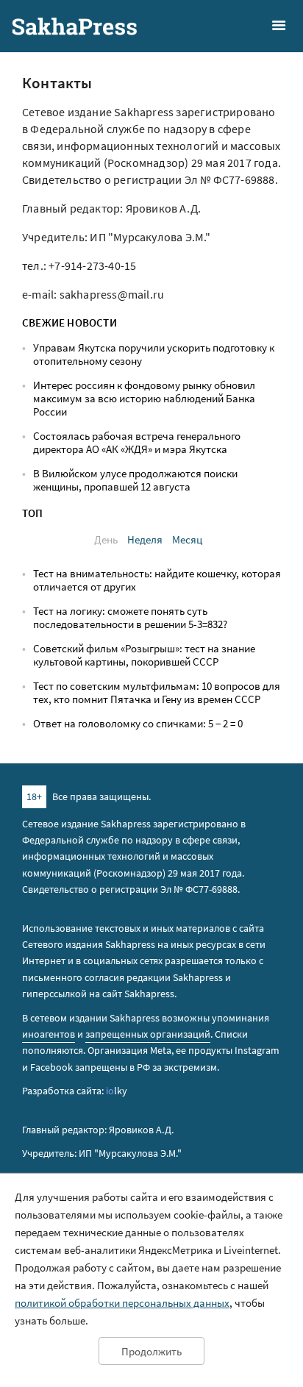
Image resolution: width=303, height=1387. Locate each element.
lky (116, 1090)
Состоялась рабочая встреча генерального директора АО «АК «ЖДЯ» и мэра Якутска (136, 442)
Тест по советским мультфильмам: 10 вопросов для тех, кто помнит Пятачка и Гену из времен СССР (156, 692)
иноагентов (48, 1034)
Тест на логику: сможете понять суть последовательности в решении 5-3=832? (130, 617)
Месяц (187, 539)
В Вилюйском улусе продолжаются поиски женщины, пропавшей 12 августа (135, 479)
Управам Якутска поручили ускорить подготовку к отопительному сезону (153, 354)
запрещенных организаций (147, 1034)
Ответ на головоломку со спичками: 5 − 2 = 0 (138, 723)
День (106, 539)
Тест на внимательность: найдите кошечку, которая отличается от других (157, 579)
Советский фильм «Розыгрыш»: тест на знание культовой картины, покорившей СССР (144, 654)
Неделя (145, 539)
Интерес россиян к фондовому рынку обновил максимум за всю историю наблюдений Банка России (144, 398)
